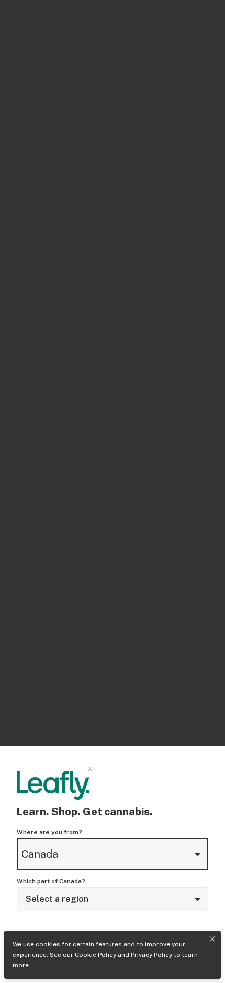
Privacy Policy (151, 954)
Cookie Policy (95, 954)
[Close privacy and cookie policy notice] (212, 939)
